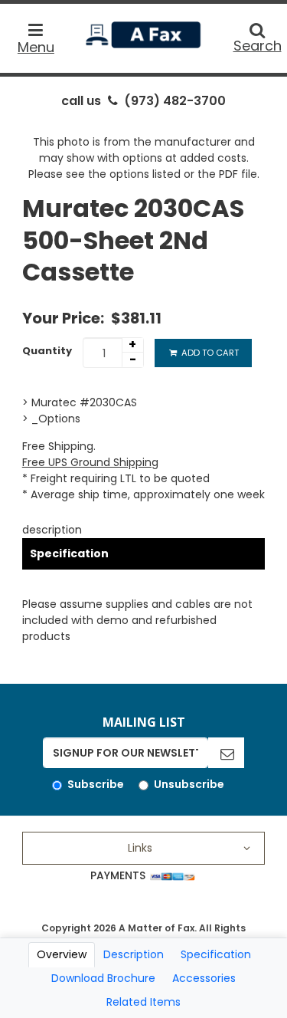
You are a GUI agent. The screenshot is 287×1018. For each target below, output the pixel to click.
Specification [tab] (216, 954)
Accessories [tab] (204, 978)
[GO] (226, 752)
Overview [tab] (61, 954)
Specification (69, 553)
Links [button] (140, 847)
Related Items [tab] (143, 1002)
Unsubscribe (189, 784)
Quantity (47, 350)
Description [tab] (133, 954)
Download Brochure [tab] (103, 978)
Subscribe (95, 784)
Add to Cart (209, 352)
